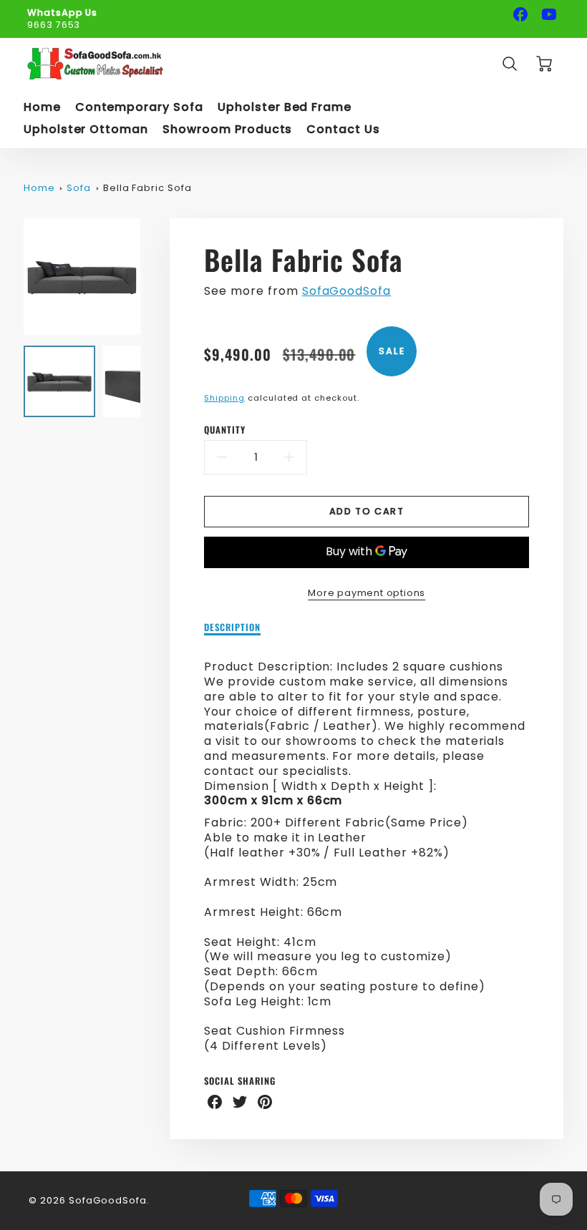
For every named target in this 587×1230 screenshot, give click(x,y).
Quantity (225, 430)
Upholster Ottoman (86, 129)
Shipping (224, 398)
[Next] (151, 276)
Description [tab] (232, 628)
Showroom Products (227, 129)
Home (42, 107)
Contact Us (343, 129)
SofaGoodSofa (347, 291)
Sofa (79, 188)
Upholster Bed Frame (284, 107)
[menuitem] (42, 108)
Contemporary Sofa (139, 107)
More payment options (366, 593)
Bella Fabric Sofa (147, 188)
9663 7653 (54, 25)
